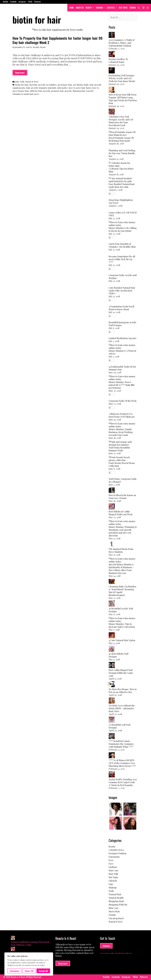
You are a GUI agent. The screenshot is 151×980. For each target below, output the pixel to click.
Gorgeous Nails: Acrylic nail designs (123, 276)
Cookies (116, 953)
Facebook (13, 1)
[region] (28, 964)
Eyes (111, 860)
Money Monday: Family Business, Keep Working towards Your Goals (121, 432)
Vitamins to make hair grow (25, 94)
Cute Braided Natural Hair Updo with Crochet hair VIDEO (122, 290)
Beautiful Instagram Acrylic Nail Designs (122, 324)
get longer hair (65, 84)
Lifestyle (111, 7)
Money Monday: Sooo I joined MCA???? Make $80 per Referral (122, 385)
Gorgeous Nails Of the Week (123, 400)
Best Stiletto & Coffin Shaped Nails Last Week (120, 513)
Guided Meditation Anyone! (122, 338)
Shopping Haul (116, 901)
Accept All (43, 970)
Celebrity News (116, 849)
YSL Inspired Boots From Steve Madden (121, 550)
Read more (21, 73)
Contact (106, 945)
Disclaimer (123, 953)
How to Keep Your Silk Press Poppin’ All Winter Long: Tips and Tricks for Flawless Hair (123, 99)
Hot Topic (123, 7)
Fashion (99, 7)
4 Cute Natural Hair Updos (122, 640)
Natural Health (116, 897)
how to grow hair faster (80, 87)
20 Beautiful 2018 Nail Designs (119, 726)
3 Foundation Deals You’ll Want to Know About (121, 308)
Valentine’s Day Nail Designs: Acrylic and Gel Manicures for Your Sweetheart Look (121, 121)
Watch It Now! (31, 81)
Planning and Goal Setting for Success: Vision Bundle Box (122, 153)
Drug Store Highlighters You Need (121, 201)
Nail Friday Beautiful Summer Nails (119, 449)
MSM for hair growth (40, 91)
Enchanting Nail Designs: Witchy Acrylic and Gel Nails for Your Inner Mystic (122, 78)
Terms (130, 953)
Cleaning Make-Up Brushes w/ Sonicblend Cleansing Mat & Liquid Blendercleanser (122, 590)
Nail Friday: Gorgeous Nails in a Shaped (122, 480)
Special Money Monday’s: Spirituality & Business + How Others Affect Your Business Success (121, 568)
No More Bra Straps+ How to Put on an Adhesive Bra (123, 690)
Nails (111, 890)
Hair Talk (19, 81)
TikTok (30, 1)
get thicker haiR (80, 84)
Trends (132, 7)
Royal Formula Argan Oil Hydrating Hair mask (121, 139)
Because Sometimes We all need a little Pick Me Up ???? (122, 259)
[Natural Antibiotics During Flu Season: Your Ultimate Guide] (13, 938)
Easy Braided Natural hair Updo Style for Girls (122, 185)
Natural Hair (115, 894)
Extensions (114, 856)
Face (111, 863)
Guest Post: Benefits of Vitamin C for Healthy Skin (122, 245)
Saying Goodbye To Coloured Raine (118, 60)
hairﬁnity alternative (58, 87)
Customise (14, 970)
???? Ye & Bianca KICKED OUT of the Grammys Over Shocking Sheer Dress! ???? (122, 763)
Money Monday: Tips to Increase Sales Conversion (122, 625)
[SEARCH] (139, 7)
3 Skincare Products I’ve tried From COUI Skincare (122, 415)
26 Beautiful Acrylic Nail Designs (121, 610)
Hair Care (113, 870)
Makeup (113, 887)
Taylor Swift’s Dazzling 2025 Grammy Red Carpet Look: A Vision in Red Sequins (123, 782)
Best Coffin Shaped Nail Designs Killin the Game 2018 (121, 672)
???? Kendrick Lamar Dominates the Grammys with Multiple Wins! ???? (121, 743)
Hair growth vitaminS (36, 87)
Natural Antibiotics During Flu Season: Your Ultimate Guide (30, 943)
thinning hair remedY (83, 91)
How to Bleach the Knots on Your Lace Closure (122, 496)
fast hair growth (37, 84)
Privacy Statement (106, 953)
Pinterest (37, 1)
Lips (111, 884)
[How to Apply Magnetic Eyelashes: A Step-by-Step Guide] (13, 949)
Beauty (89, 7)
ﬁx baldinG (51, 84)
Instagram (22, 1)
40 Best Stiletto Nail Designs (118, 655)
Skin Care (114, 907)
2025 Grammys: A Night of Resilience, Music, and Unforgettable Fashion (121, 42)
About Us (80, 7)
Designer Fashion (117, 853)
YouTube (5, 1)
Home (71, 7)
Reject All (29, 970)
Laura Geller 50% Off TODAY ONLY (123, 214)
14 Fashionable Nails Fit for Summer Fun (122, 368)
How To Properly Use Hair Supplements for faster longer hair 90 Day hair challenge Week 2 (57, 40)
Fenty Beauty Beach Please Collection (122, 464)
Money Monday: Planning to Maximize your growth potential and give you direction (123, 531)
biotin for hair (21, 84)
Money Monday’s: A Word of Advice (122, 352)
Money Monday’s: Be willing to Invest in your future (123, 229)
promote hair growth (61, 91)
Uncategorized (116, 918)
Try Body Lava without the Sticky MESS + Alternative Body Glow (122, 708)
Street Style (114, 911)
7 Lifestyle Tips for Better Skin (121, 170)
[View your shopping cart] (143, 7)
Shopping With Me (118, 904)
